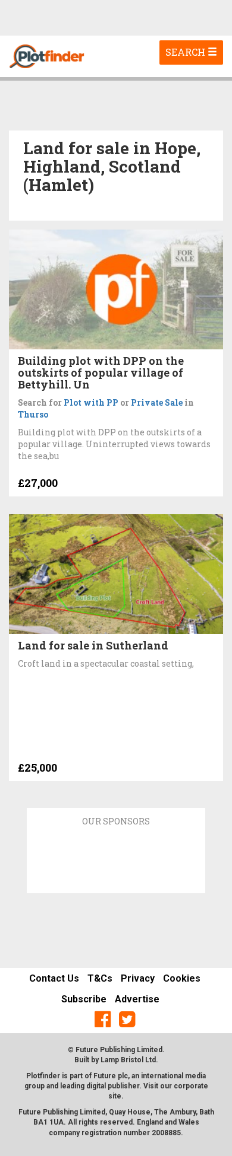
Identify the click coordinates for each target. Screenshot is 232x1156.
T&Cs (99, 978)
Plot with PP (91, 402)
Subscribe (83, 999)
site (114, 1096)
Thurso (33, 414)
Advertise (137, 999)
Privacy (138, 978)
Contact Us (54, 978)
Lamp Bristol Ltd (128, 1060)
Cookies (181, 978)
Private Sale (157, 402)
